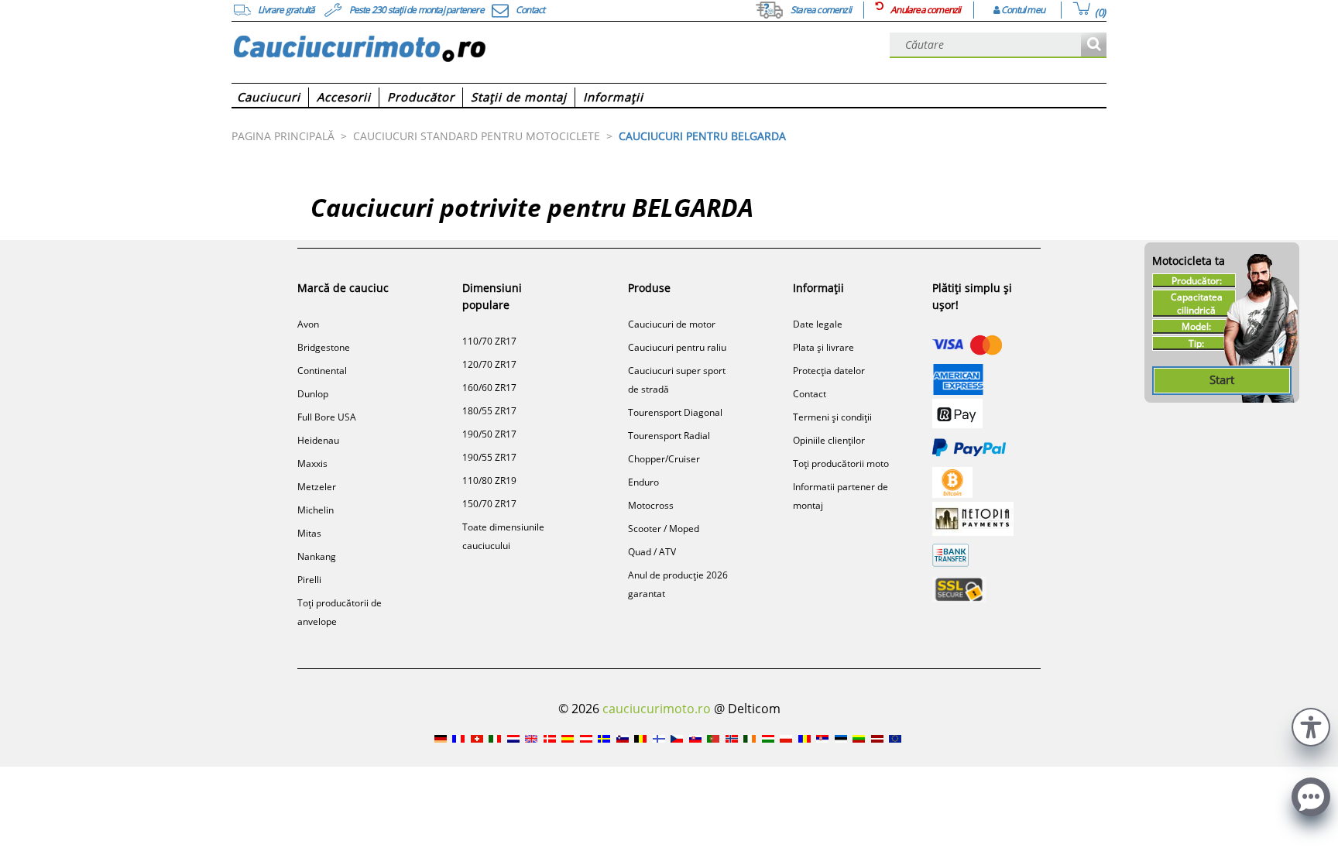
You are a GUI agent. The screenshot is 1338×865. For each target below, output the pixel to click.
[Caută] (1093, 45)
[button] (1311, 725)
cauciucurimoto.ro (656, 708)
